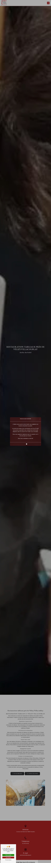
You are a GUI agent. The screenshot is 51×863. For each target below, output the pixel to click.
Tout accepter (8, 855)
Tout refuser (8, 857)
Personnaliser (8, 859)
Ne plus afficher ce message (34, 444)
